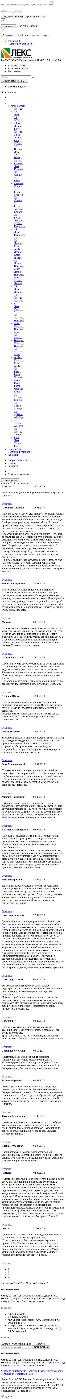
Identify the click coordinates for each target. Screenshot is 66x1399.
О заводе (6, 1371)
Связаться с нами (24, 1373)
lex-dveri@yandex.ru (18, 68)
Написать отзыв (10, 480)
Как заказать (14, 449)
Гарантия (13, 454)
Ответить (7, 503)
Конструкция (19, 1371)
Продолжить (9, 26)
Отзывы (12, 463)
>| (9, 1277)
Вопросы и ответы (18, 460)
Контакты (13, 466)
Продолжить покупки (13, 17)
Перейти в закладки (27, 26)
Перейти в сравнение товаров (32, 35)
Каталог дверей (16, 105)
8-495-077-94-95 (16, 65)
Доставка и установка (20, 451)
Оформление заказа (35, 16)
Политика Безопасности (40, 1371)
